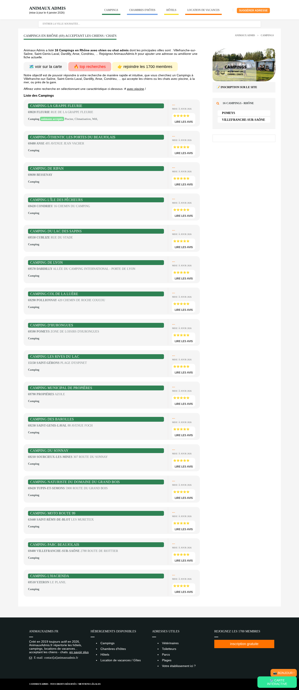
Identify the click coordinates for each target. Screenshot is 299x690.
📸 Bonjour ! (283, 673)
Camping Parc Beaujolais (54, 544)
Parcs (166, 654)
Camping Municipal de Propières (61, 388)
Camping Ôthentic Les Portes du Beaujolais (72, 137)
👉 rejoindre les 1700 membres (145, 66)
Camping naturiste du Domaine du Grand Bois (75, 482)
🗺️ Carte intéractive (277, 682)
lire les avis (184, 121)
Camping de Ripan (47, 168)
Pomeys (228, 113)
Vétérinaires (170, 643)
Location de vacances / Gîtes (120, 660)
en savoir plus (79, 652)
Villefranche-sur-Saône (243, 119)
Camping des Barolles (52, 419)
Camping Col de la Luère (54, 294)
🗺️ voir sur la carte (45, 66)
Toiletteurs (169, 649)
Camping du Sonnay (49, 450)
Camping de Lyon (46, 262)
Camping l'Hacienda (49, 576)
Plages (166, 660)
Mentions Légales (89, 684)
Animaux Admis (47, 8)
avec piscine (135, 89)
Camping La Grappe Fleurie (56, 106)
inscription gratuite (244, 644)
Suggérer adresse (253, 10)
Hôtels (171, 10)
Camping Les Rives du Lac (54, 356)
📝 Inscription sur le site (236, 87)
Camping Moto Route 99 (52, 513)
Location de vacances (203, 10)
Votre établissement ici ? (179, 666)
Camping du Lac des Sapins (56, 231)
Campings (111, 10)
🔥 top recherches (90, 66)
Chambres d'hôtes (142, 10)
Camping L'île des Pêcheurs (56, 200)
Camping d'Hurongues (51, 325)
